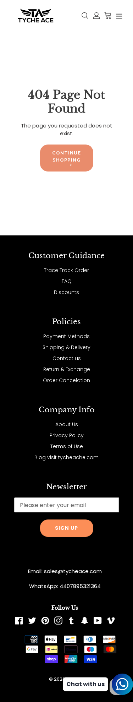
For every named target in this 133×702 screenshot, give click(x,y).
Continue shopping (66, 156)
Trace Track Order (66, 270)
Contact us (66, 358)
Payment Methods (66, 336)
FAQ (67, 281)
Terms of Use (66, 446)
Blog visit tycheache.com (66, 457)
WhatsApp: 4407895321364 (65, 586)
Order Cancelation (66, 380)
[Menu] (119, 15)
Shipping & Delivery (66, 347)
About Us (66, 424)
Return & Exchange (66, 369)
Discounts (66, 292)
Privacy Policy (67, 435)
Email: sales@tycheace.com (65, 571)
